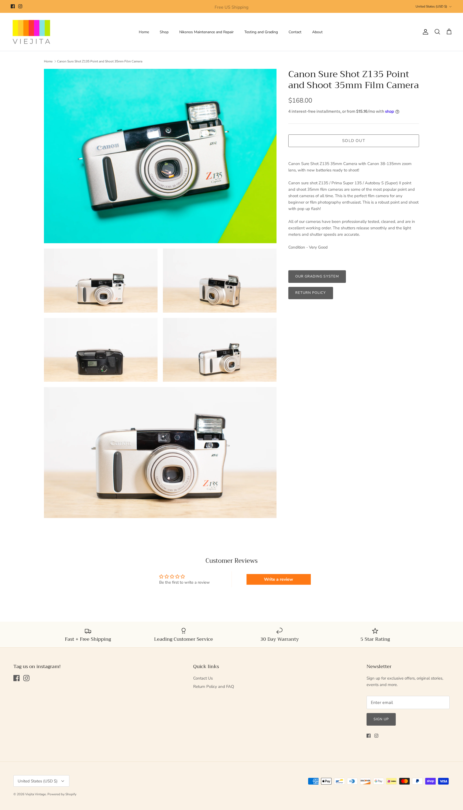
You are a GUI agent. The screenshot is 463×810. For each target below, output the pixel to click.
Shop (164, 32)
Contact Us (203, 678)
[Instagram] (20, 6)
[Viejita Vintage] (31, 32)
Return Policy (310, 292)
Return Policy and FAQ (213, 686)
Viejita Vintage (35, 794)
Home (144, 32)
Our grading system (317, 276)
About (317, 32)
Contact (295, 32)
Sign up (381, 719)
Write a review (278, 579)
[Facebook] (13, 6)
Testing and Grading (261, 32)
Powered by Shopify (61, 794)
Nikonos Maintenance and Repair (206, 32)
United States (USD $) (431, 6)
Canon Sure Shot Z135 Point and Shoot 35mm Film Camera (99, 61)
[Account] (424, 32)
